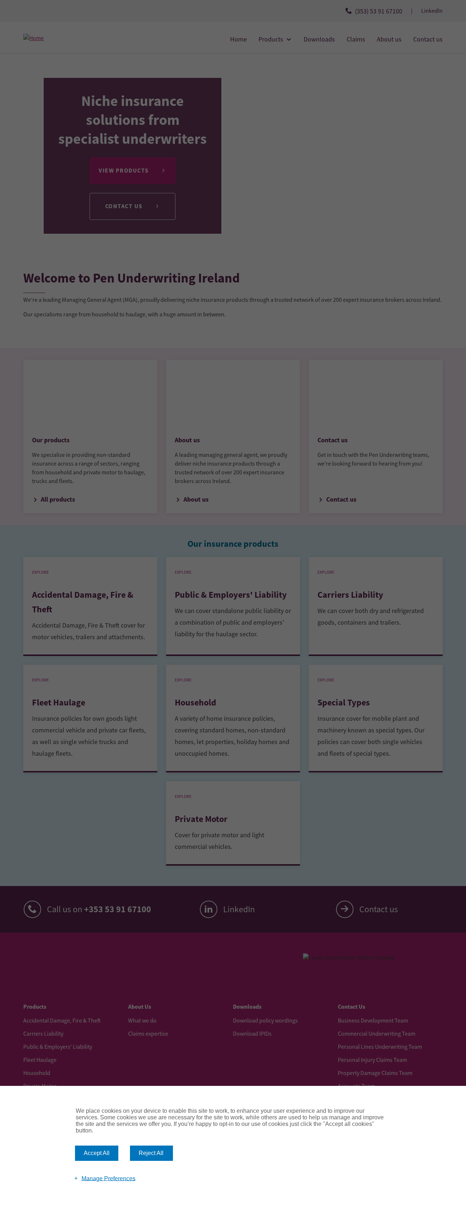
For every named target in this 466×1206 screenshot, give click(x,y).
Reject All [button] (151, 1153)
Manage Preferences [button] (108, 1178)
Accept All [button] (97, 1153)
